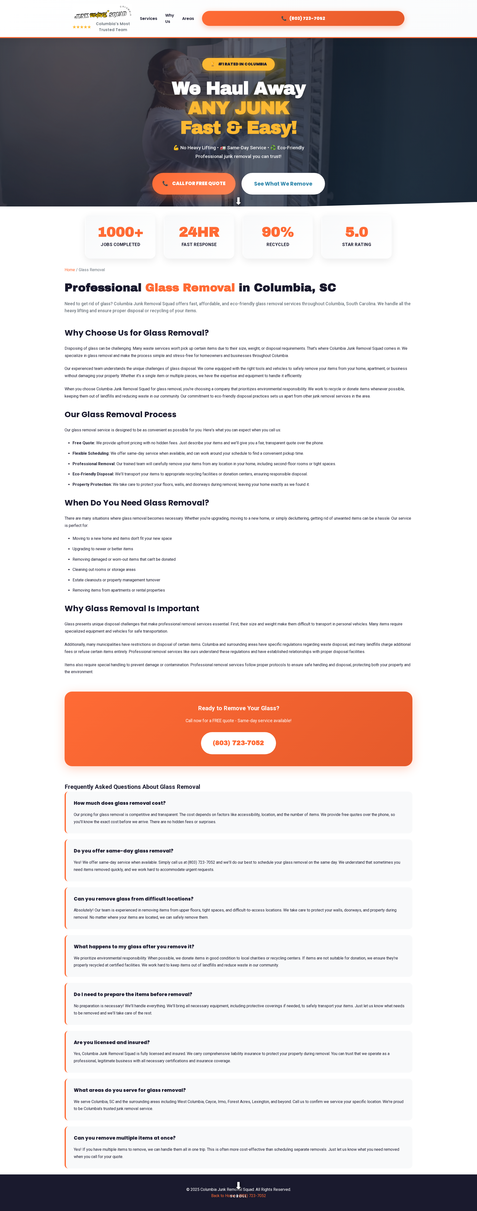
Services (148, 18)
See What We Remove (283, 183)
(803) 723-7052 (238, 743)
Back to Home (223, 1195)
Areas (188, 18)
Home (70, 269)
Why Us (169, 18)
